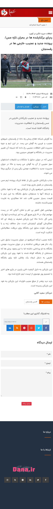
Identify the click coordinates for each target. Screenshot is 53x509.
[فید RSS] (17, 328)
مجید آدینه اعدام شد (37, 24)
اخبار (44, 106)
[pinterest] (23, 480)
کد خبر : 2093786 (40, 97)
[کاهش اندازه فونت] (15, 97)
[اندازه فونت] (20, 97)
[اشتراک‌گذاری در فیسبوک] (46, 328)
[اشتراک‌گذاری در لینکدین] (10, 328)
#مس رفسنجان (31, 301)
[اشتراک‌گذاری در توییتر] (38, 328)
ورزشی (35, 106)
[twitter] (38, 480)
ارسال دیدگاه (26, 404)
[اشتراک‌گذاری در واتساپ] (31, 328)
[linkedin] (30, 480)
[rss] (15, 480)
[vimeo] (7, 480)
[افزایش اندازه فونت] (24, 97)
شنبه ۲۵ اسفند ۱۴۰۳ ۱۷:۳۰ (37, 93)
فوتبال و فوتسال (23, 106)
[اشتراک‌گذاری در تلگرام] (24, 328)
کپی (46, 322)
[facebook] (45, 480)
